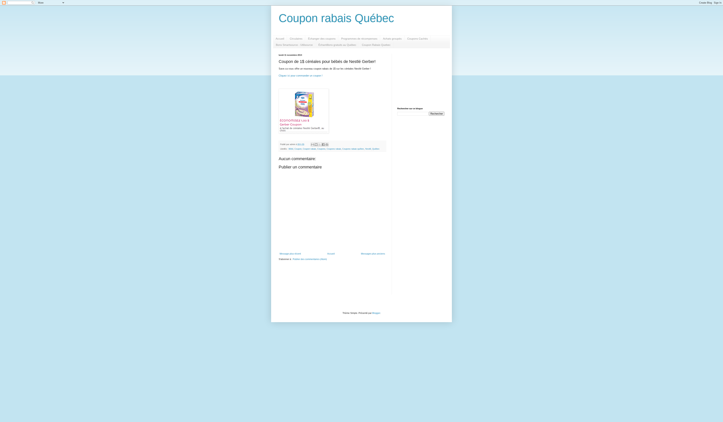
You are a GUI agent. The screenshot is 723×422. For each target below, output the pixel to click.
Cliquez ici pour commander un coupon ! (301, 75)
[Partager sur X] (320, 144)
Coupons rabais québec (353, 149)
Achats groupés (392, 38)
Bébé (291, 149)
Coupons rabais (334, 149)
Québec (376, 149)
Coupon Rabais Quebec (376, 44)
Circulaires (296, 38)
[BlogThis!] (316, 144)
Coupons (321, 149)
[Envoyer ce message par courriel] (312, 144)
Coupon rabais (309, 149)
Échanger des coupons (322, 38)
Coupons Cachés (417, 38)
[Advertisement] (420, 77)
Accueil (280, 38)
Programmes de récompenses (359, 38)
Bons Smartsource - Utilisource (294, 44)
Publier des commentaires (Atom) (310, 259)
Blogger (376, 313)
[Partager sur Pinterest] (327, 144)
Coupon (298, 149)
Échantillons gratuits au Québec (337, 44)
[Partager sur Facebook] (323, 144)
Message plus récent (290, 253)
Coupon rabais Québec (336, 18)
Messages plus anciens (373, 253)
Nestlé (368, 149)
